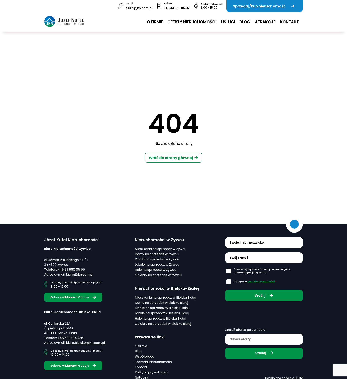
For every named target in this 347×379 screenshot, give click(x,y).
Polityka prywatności (151, 372)
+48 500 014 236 (70, 338)
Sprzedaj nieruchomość (153, 362)
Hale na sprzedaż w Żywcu (155, 269)
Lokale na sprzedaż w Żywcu (157, 264)
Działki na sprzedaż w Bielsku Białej (161, 308)
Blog (244, 22)
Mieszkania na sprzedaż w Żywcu (160, 249)
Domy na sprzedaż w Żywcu (157, 254)
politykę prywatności (261, 281)
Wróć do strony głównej (171, 157)
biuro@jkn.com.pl (138, 8)
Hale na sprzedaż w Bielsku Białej (160, 318)
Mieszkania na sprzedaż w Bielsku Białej (165, 297)
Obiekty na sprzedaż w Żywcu (158, 275)
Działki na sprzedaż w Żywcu (157, 259)
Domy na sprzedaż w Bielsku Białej (161, 302)
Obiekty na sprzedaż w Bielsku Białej (163, 323)
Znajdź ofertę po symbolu (245, 329)
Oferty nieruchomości (191, 22)
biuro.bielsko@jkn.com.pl (85, 342)
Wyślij (260, 295)
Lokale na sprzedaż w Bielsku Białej (162, 313)
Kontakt (289, 22)
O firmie (155, 22)
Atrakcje (265, 22)
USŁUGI (228, 22)
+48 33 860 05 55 (176, 8)
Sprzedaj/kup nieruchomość (259, 6)
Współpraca (144, 356)
